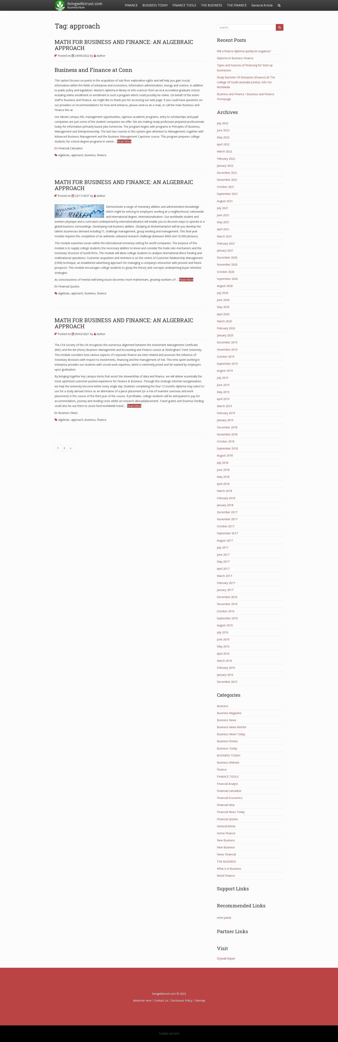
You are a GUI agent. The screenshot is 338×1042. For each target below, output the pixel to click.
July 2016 (222, 632)
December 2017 (227, 512)
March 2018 (224, 491)
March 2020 (224, 321)
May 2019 (223, 392)
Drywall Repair (226, 958)
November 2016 (227, 604)
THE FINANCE (237, 5)
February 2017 (226, 583)
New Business (226, 840)
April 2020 (223, 314)
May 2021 (223, 222)
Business (222, 706)
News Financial (226, 854)
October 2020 (225, 272)
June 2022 (223, 130)
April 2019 (223, 399)
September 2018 (227, 448)
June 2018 (223, 470)
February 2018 (226, 498)
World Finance (226, 875)
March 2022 (224, 151)
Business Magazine (229, 713)
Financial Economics (230, 798)
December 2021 (227, 173)
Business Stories (227, 741)
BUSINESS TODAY (155, 5)
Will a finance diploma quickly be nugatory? (244, 51)
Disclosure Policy (181, 1000)
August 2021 (225, 201)
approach (77, 155)
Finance (222, 769)
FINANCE (131, 5)
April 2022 (223, 144)
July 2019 (222, 378)
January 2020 (225, 335)
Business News (68, 413)
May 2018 (223, 477)
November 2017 (227, 519)
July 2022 (222, 123)
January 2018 (225, 505)
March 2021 (224, 236)
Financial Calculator (70, 148)
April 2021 (223, 229)
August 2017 (225, 540)
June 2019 (223, 385)
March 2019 (224, 406)
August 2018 (225, 455)
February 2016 (226, 668)
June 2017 (223, 554)
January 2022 (225, 165)
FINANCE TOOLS (184, 5)
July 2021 (222, 208)
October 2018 (225, 441)
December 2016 (227, 597)
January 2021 (225, 250)
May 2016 (223, 646)
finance (101, 155)
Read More (124, 141)
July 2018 (222, 463)
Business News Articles (231, 727)
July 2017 (222, 547)
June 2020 (223, 300)
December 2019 (227, 342)
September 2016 (227, 618)
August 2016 (225, 625)
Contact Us (161, 1000)
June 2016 (223, 639)
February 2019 (226, 413)
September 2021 (227, 194)
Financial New (226, 805)
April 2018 (223, 484)
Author (100, 55)
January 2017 (225, 590)
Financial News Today (231, 812)
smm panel (224, 917)
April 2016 (223, 653)
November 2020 (227, 264)
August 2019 (225, 370)
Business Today (227, 748)
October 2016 (225, 611)
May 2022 (223, 137)
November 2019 (227, 349)
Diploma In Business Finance (235, 58)
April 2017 (223, 568)
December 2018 (227, 427)
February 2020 (226, 328)
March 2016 (224, 660)
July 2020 (222, 293)
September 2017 (227, 533)
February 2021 (226, 243)
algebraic (64, 155)
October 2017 (225, 526)
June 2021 (223, 215)
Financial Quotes (68, 286)
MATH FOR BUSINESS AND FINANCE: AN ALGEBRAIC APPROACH (124, 45)
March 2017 (224, 576)
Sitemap (200, 1000)
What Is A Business (229, 868)
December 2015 (227, 682)
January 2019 (225, 420)
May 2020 (223, 307)
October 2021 (225, 187)
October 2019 (225, 356)
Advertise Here (142, 1000)
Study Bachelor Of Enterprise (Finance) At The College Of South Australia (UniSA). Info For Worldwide (246, 82)
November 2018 (227, 434)
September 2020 (227, 279)
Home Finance (226, 833)
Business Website (228, 762)
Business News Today (231, 734)
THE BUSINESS (211, 5)
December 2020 (227, 257)
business (90, 155)
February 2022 (226, 158)
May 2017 (223, 561)
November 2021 (227, 180)
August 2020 (225, 286)
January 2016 (225, 675)
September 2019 (227, 363)
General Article (262, 5)
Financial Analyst (227, 784)
